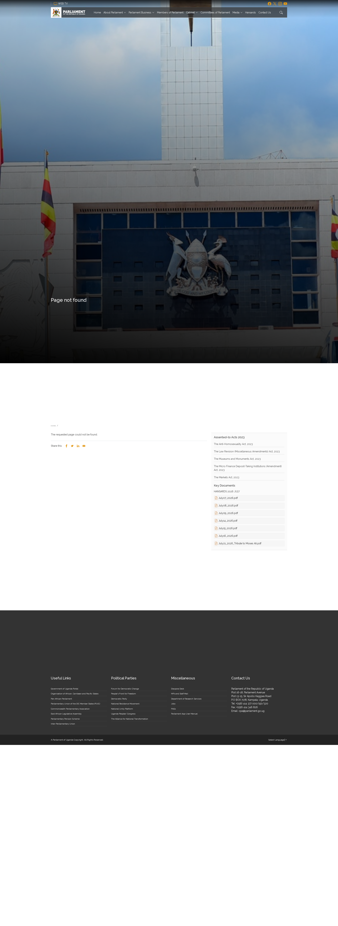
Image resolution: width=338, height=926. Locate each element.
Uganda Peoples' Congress (123, 714)
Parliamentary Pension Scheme (65, 719)
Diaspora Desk (177, 689)
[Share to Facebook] (66, 446)
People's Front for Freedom (123, 694)
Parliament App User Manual (184, 714)
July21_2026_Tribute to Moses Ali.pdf (239, 543)
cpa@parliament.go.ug (251, 711)
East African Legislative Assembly (66, 714)
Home (97, 12)
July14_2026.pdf (227, 520)
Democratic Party (119, 699)
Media (236, 12)
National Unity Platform (122, 709)
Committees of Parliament (215, 12)
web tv (63, 3)
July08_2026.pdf (228, 505)
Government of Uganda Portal (64, 689)
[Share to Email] (84, 446)
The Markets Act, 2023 (226, 477)
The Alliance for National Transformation (129, 719)
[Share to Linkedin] (78, 446)
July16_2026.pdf (227, 535)
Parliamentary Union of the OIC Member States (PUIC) (75, 704)
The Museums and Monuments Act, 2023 (237, 458)
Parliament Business (140, 12)
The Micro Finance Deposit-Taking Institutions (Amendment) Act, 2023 (248, 468)
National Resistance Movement (125, 704)
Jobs (173, 704)
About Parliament (113, 12)
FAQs (173, 709)
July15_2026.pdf (227, 528)
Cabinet (190, 12)
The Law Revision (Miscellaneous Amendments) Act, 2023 (247, 451)
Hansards (250, 12)
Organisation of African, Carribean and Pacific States (74, 694)
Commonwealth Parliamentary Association (70, 709)
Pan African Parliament (61, 699)
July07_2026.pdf (228, 498)
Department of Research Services (186, 699)
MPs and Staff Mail (179, 694)
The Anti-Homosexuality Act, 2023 (233, 444)
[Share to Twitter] (72, 446)
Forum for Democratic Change (125, 689)
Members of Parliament (170, 12)
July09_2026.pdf (228, 513)
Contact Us (264, 12)
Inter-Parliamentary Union (63, 724)
